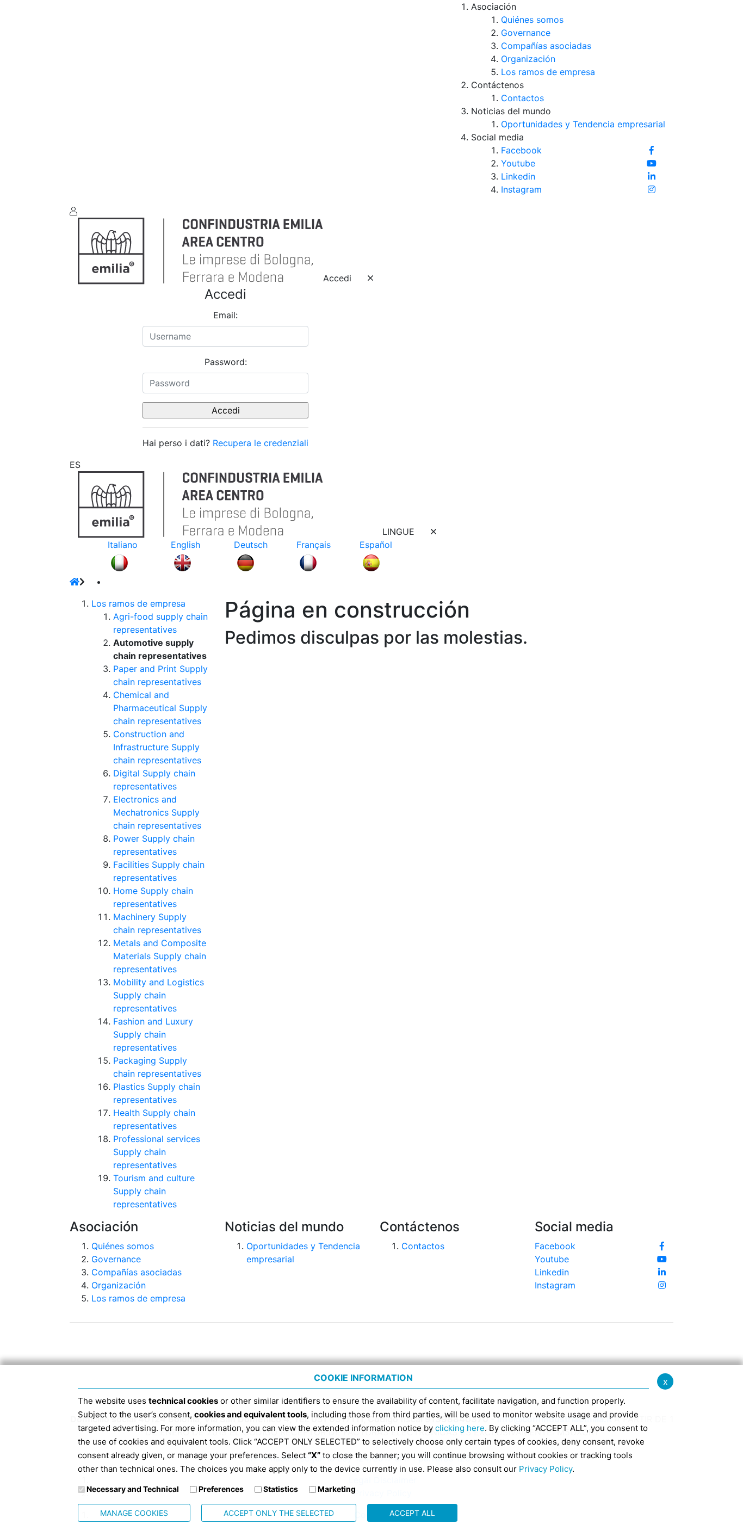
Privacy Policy (545, 1469)
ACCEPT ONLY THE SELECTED (279, 1512)
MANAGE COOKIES (134, 1512)
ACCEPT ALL (412, 1512)
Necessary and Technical (132, 1489)
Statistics (280, 1489)
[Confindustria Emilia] (86, 101)
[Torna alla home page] (74, 581)
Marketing (337, 1489)
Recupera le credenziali (260, 442)
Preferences (221, 1489)
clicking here (460, 1428)
